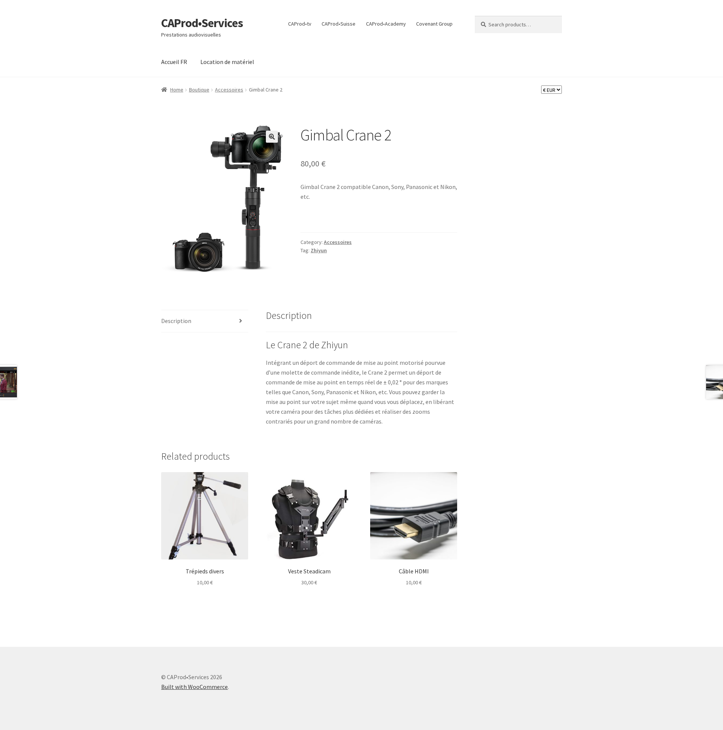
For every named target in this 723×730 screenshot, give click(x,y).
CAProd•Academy (386, 23)
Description (176, 321)
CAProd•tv (299, 23)
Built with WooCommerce (194, 686)
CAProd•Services (202, 22)
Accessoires (229, 89)
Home (176, 89)
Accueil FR (174, 62)
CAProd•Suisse (338, 23)
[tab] (204, 321)
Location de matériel (227, 62)
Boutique (199, 89)
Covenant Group (434, 23)
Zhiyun (319, 250)
